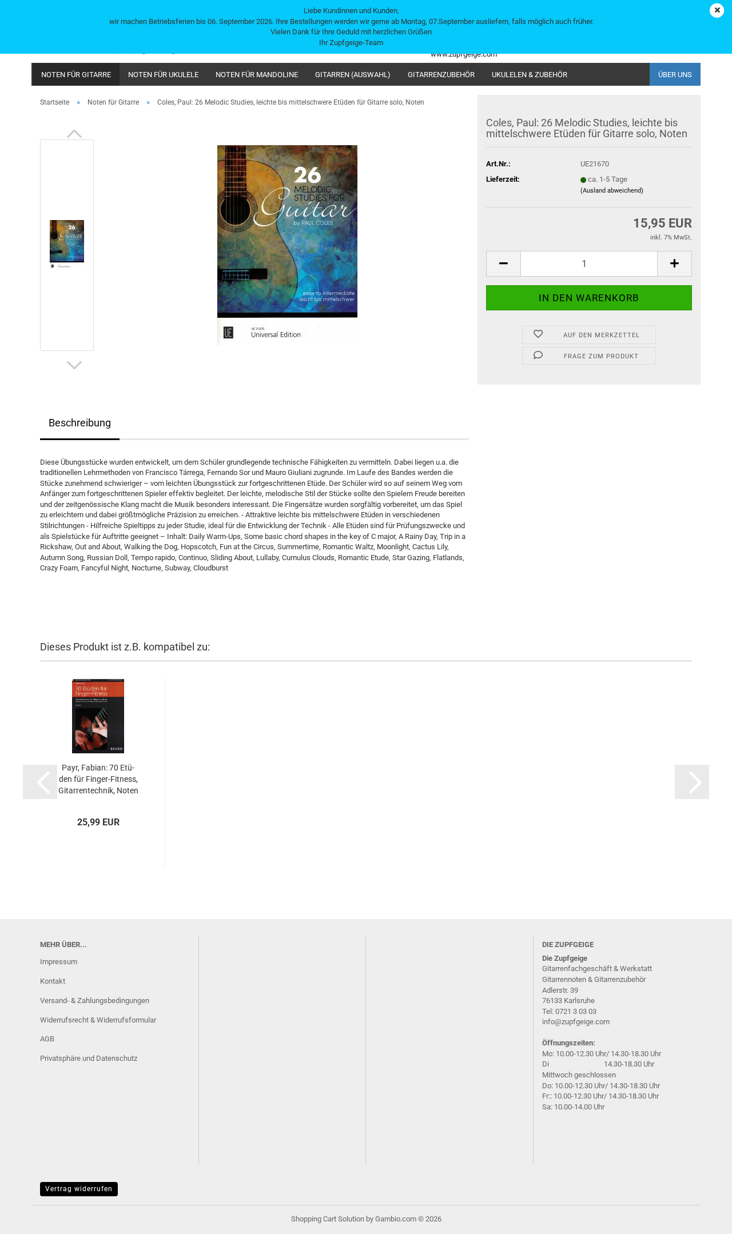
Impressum (58, 961)
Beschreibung (80, 423)
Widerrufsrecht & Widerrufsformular (98, 1020)
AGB (47, 1039)
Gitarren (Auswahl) (353, 74)
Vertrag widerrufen (79, 1189)
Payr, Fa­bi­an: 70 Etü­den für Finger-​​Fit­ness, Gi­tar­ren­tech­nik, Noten (98, 779)
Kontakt (52, 981)
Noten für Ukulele (163, 74)
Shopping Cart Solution (327, 1219)
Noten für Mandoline (257, 74)
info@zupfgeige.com (576, 1021)
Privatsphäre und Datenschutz (88, 1058)
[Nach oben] (700, 1217)
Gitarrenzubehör (441, 74)
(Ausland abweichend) (611, 190)
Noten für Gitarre (76, 74)
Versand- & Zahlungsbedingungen (94, 1000)
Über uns (675, 74)
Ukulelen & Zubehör (529, 74)
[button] (74, 134)
